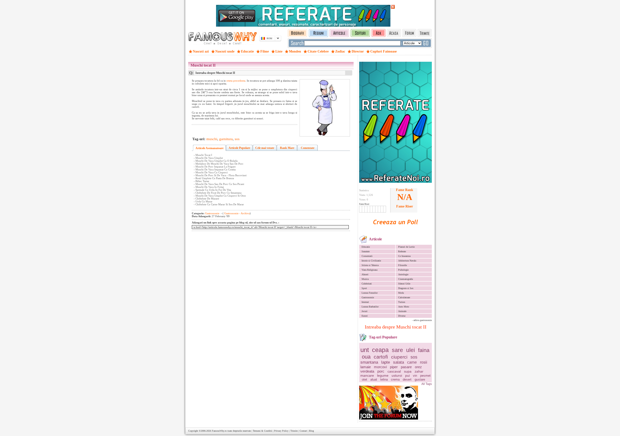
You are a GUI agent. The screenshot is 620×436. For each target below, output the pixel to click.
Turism (401, 302)
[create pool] (395, 230)
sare (397, 350)
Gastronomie (368, 297)
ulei (410, 350)
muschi (211, 139)
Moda (401, 292)
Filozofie (402, 265)
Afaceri (365, 274)
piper (394, 367)
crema (395, 379)
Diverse (401, 315)
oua (366, 357)
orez (418, 367)
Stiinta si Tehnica (370, 265)
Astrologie (403, 274)
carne (412, 362)
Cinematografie (405, 279)
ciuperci (399, 357)
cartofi (381, 357)
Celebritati (367, 283)
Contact (303, 430)
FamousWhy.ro (219, 430)
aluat (373, 379)
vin (415, 375)
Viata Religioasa (369, 269)
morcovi (380, 367)
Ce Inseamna (404, 256)
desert (407, 379)
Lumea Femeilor (370, 292)
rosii (423, 362)
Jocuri (364, 311)
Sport (364, 288)
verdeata (367, 371)
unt (364, 349)
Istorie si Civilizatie (371, 260)
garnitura (226, 139)
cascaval (394, 371)
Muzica (365, 279)
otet (364, 379)
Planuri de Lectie (406, 246)
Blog (311, 430)
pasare (406, 367)
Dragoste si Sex (405, 288)
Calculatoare (404, 297)
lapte (385, 362)
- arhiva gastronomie (422, 320)
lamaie (365, 367)
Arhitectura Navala (407, 260)
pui (407, 375)
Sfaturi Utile (404, 283)
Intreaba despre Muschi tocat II (395, 326)
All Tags (426, 384)
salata (398, 362)
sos (414, 357)
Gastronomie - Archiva (237, 213)
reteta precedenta (235, 80)
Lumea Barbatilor (370, 306)
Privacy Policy (281, 430)
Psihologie (403, 269)
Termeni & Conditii (262, 430)
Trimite (294, 430)
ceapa (380, 349)
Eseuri (365, 315)
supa (407, 371)
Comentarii (367, 256)
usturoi (397, 375)
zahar (419, 371)
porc (380, 371)
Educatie (366, 246)
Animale (402, 311)
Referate (402, 251)
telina (384, 379)
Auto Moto (403, 306)
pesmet (425, 375)
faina (423, 350)
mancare (367, 375)
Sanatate (366, 251)
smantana (369, 362)
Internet (365, 302)
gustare (420, 379)
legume (382, 375)
